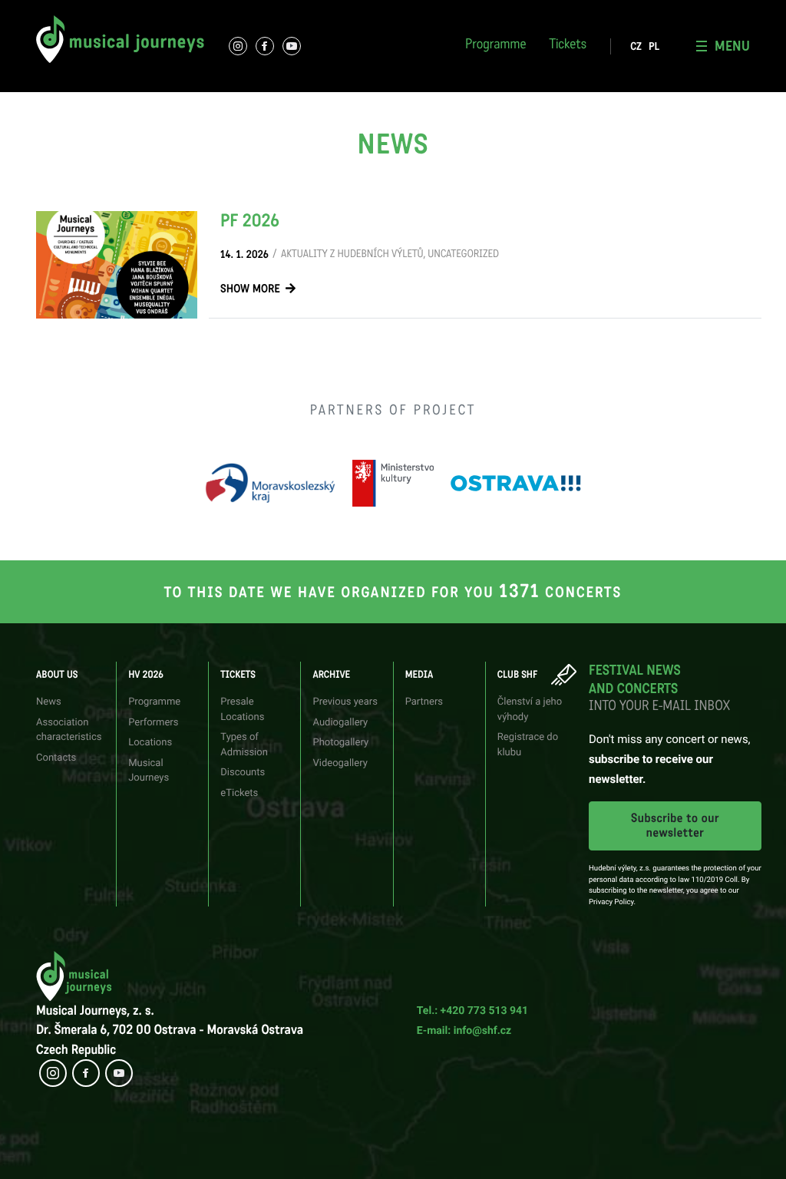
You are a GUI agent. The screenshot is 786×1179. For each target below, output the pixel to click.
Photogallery (493, 11)
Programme (495, 46)
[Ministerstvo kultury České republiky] (393, 483)
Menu (732, 46)
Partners (424, 702)
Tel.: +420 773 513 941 (472, 1011)
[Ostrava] (516, 483)
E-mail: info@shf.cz (464, 1031)
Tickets (567, 46)
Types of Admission (360, 11)
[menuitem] (636, 46)
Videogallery (339, 763)
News (48, 702)
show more (250, 289)
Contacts (56, 758)
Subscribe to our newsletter (675, 825)
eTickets (239, 793)
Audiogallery (340, 722)
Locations (150, 742)
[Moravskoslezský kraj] (270, 483)
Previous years (344, 702)
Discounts (242, 772)
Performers (195, 11)
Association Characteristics (82, 11)
